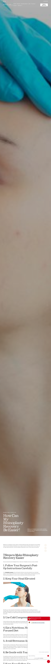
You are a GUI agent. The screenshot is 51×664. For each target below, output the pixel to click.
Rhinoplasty (18, 3)
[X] (45, 548)
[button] (33, 4)
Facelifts (14, 3)
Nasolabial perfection (24, 3)
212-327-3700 (45, 1)
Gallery (29, 3)
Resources (19, 5)
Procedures (33, 3)
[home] (8, 5)
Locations (14, 5)
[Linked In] (45, 551)
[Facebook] (45, 545)
